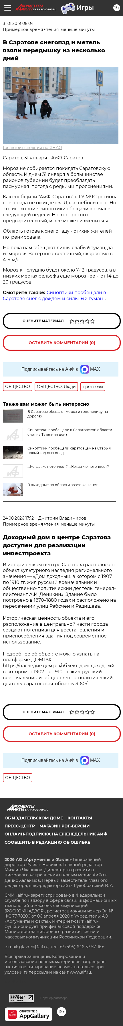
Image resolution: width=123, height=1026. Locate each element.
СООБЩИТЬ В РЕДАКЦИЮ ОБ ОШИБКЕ (47, 842)
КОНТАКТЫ (80, 818)
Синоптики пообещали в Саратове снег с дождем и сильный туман (54, 295)
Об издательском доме (34, 818)
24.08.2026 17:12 (18, 518)
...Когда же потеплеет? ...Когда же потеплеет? (68, 466)
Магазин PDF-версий (64, 826)
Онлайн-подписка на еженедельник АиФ (56, 834)
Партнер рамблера (54, 998)
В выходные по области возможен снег (62, 485)
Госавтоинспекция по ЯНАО (32, 147)
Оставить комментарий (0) (62, 342)
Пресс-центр (20, 826)
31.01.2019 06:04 (18, 23)
